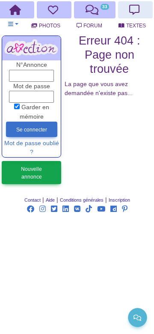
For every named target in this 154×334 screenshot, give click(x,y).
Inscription (119, 200)
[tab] (54, 9)
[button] (13, 24)
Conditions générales (82, 200)
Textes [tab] (136, 26)
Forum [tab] (92, 26)
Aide (50, 200)
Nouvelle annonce (31, 173)
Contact (32, 200)
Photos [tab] (49, 26)
